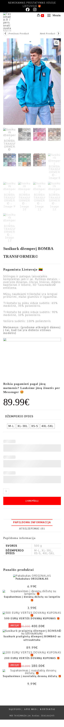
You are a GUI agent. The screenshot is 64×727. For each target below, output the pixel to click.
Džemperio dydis (19, 416)
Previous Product (19, 34)
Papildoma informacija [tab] (32, 522)
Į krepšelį (32, 501)
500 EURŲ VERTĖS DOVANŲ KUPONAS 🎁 (32, 618)
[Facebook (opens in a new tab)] (29, 9)
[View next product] (58, 33)
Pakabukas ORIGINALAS (32, 578)
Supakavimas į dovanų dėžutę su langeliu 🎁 (32, 599)
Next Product (47, 34)
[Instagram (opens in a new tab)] (35, 9)
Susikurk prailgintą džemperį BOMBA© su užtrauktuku (32, 638)
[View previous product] (5, 33)
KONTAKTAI (47, 709)
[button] (56, 42)
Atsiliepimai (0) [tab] (32, 528)
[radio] (11, 426)
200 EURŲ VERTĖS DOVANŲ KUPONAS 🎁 (32, 658)
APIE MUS (30, 709)
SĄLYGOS (15, 709)
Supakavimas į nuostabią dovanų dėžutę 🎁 (32, 676)
